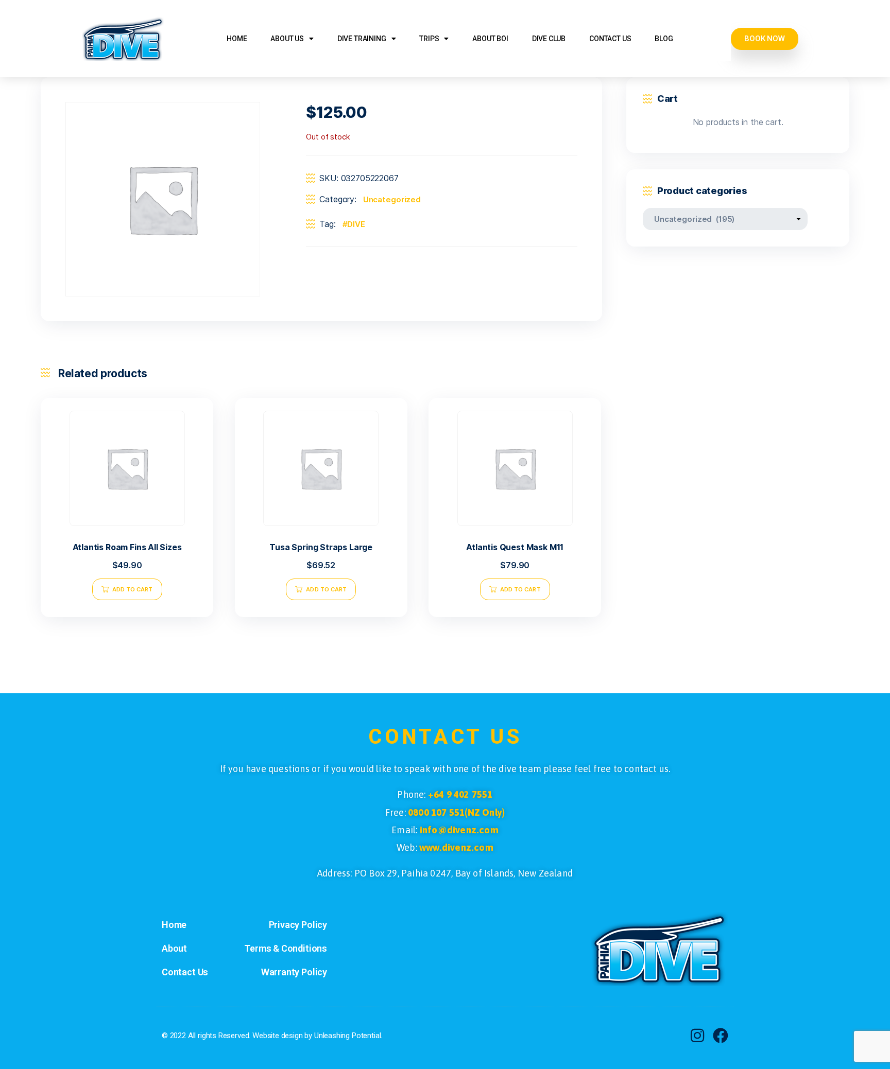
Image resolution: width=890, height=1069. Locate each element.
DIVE (356, 224)
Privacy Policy (298, 924)
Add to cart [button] (132, 589)
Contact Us (610, 38)
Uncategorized (392, 199)
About (174, 948)
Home (237, 38)
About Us (287, 38)
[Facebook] (720, 1035)
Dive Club (549, 38)
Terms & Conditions (285, 948)
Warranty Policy (294, 972)
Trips (429, 38)
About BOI (490, 38)
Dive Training (361, 38)
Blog (664, 38)
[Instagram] (697, 1035)
